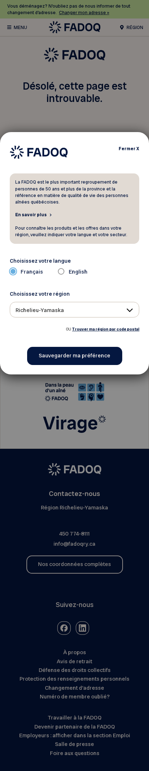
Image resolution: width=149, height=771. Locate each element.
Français (32, 271)
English (78, 271)
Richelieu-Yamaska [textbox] (40, 310)
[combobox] (75, 309)
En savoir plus (31, 214)
